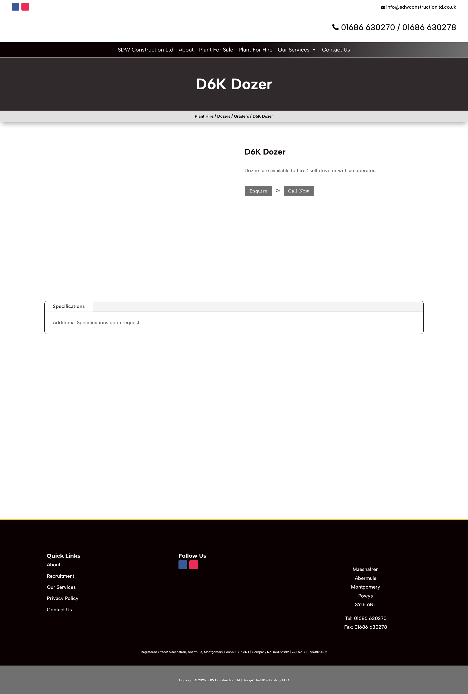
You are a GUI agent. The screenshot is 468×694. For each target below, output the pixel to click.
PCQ (285, 680)
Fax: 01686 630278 (365, 627)
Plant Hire (204, 116)
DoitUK (260, 680)
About (186, 49)
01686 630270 (368, 27)
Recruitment (60, 576)
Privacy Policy (63, 598)
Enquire (258, 191)
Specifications (69, 306)
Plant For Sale (216, 49)
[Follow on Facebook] (15, 7)
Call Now (298, 191)
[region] (234, 433)
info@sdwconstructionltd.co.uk (421, 7)
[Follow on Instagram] (25, 7)
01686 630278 (429, 27)
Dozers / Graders (233, 116)
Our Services (294, 49)
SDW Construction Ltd (145, 49)
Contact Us (336, 49)
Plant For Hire (255, 49)
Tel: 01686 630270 (365, 618)
